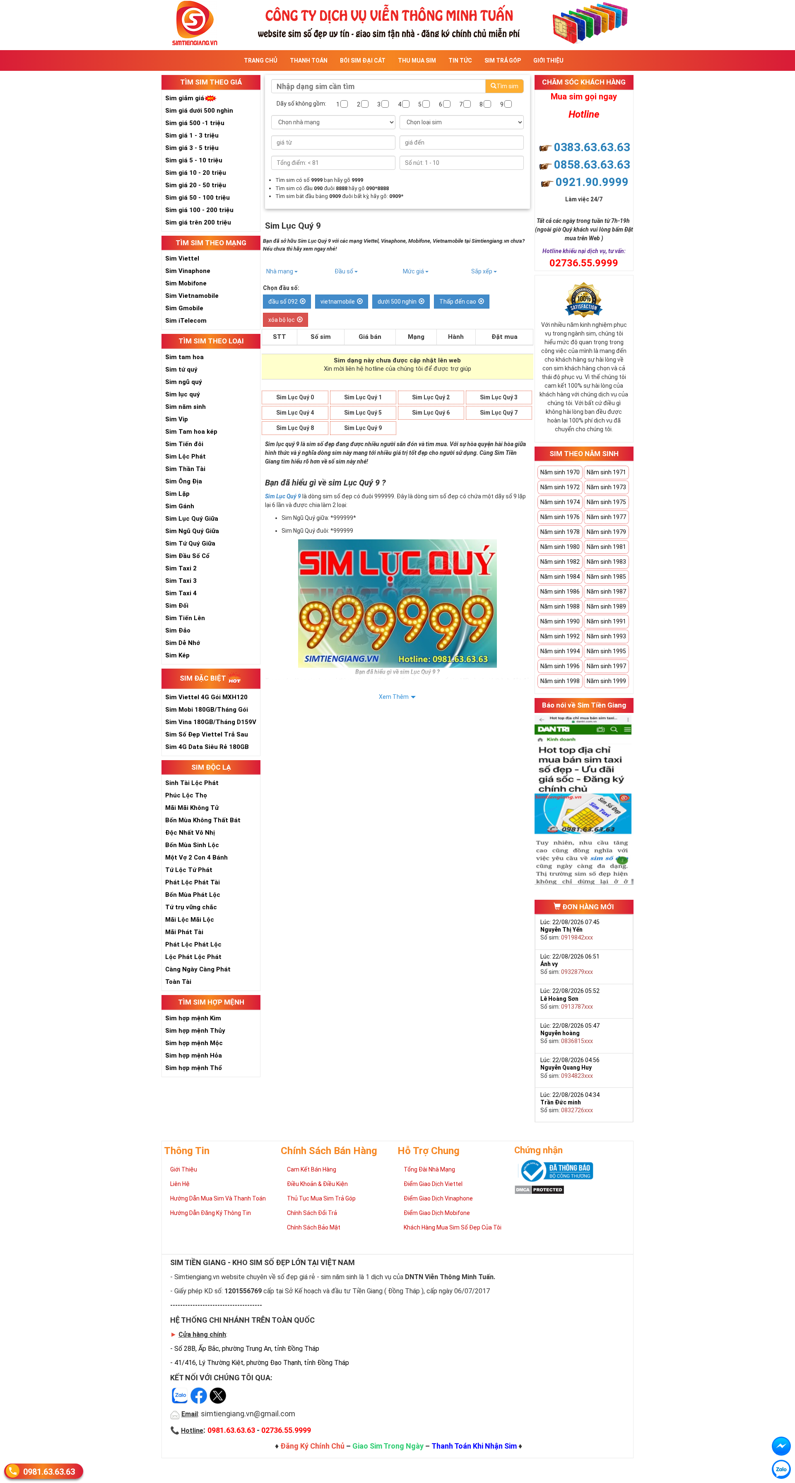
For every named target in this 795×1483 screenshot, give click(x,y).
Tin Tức (460, 60)
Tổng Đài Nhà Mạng (429, 1169)
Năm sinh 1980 (560, 546)
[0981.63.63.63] (781, 1469)
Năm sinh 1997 (606, 666)
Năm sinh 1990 (560, 621)
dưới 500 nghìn (397, 301)
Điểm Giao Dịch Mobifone (437, 1213)
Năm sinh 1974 (560, 502)
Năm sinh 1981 (606, 546)
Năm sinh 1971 (606, 472)
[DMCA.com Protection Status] (539, 1189)
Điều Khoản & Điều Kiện (317, 1184)
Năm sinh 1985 (606, 576)
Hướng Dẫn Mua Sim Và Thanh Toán (218, 1198)
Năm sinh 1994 (560, 651)
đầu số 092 (283, 301)
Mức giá (414, 271)
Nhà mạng (280, 271)
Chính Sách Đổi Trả (312, 1213)
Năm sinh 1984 (560, 576)
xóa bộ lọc (281, 319)
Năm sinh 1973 (606, 487)
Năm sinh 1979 (606, 532)
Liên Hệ (180, 1184)
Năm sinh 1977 (606, 517)
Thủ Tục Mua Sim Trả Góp (321, 1198)
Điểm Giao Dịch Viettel (433, 1184)
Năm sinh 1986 (560, 591)
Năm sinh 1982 (560, 561)
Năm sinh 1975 (606, 502)
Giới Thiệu (548, 60)
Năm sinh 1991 (606, 621)
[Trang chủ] (397, 22)
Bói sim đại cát (362, 60)
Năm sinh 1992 (560, 636)
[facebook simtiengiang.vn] (781, 1446)
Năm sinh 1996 (560, 666)
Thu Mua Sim (417, 60)
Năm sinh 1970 (560, 472)
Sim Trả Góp (502, 60)
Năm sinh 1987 (606, 591)
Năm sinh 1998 (560, 681)
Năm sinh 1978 (560, 532)
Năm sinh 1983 (606, 561)
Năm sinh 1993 (606, 636)
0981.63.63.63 (49, 1472)
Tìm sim (507, 86)
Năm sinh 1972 (560, 487)
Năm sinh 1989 (606, 606)
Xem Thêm (394, 696)
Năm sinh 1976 (560, 517)
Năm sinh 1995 (606, 651)
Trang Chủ (260, 60)
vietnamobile (337, 301)
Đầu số (344, 271)
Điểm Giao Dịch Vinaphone (438, 1198)
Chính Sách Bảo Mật (313, 1227)
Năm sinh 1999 (606, 681)
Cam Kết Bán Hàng (311, 1169)
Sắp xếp (482, 271)
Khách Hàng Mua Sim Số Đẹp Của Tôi (452, 1227)
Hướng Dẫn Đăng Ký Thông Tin (210, 1213)
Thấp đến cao (457, 301)
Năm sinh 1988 (560, 606)
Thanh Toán (309, 60)
